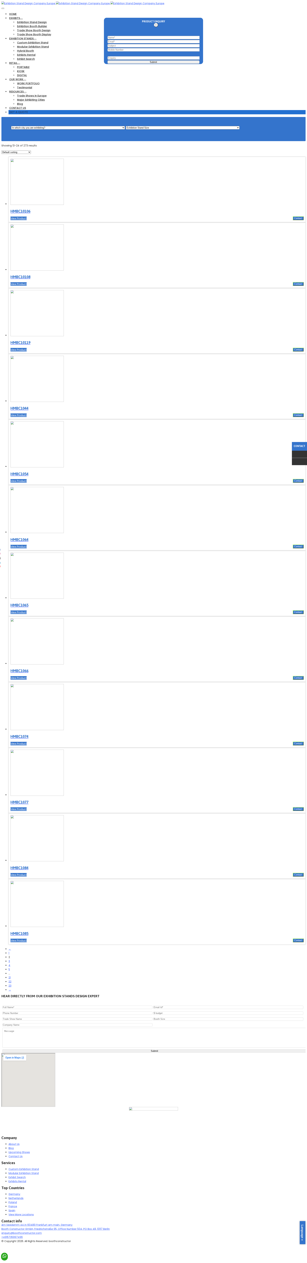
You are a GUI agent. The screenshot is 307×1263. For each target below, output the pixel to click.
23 (10, 986)
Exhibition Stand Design (32, 22)
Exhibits (14, 18)
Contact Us (17, 108)
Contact (298, 218)
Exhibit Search (26, 59)
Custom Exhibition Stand (32, 42)
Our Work (16, 79)
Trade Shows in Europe (32, 95)
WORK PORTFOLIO (28, 83)
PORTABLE (23, 67)
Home (13, 14)
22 (10, 981)
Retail (13, 63)
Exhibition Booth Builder (32, 26)
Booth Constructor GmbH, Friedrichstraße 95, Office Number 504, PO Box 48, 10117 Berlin (55, 1229)
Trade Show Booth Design (33, 30)
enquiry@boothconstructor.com (21, 1233)
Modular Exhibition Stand (33, 46)
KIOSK (21, 71)
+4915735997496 (12, 1237)
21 (10, 977)
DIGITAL (22, 75)
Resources (16, 91)
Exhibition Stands (21, 38)
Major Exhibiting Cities (31, 100)
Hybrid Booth (25, 51)
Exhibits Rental (26, 55)
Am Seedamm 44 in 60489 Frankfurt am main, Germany (36, 1225)
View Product (18, 218)
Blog (20, 104)
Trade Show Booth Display (34, 34)
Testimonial (24, 87)
